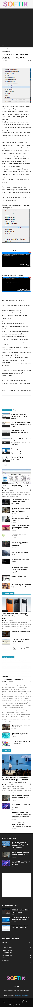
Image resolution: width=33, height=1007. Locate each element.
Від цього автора (17, 410)
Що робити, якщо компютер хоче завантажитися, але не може (21, 424)
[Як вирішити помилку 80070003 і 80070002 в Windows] (6, 416)
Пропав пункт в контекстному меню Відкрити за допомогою (19, 451)
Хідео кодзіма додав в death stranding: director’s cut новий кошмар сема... (20, 518)
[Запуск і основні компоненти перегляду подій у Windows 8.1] (6, 928)
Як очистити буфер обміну (19, 576)
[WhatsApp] (15, 64)
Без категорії (5, 482)
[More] (19, 64)
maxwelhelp (4, 490)
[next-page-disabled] (5, 465)
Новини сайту (15, 1002)
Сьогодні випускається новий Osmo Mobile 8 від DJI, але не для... (20, 797)
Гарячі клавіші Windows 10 (12, 679)
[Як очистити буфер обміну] (6, 578)
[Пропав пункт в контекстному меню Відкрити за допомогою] (6, 451)
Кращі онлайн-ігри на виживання (21, 631)
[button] (3, 45)
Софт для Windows (25, 1002)
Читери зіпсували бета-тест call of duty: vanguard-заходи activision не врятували (21, 510)
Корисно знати (7, 1002)
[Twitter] (7, 64)
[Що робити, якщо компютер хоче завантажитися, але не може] (6, 424)
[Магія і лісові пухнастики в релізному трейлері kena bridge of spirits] (6, 553)
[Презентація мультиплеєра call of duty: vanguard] (6, 727)
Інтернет (23, 1000)
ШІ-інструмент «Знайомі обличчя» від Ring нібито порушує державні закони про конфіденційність (16, 780)
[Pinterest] (11, 64)
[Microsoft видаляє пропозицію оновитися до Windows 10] (6, 920)
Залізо (18, 1000)
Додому (3, 49)
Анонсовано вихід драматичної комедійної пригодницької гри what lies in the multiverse (21, 527)
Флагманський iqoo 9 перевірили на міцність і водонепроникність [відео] (16, 616)
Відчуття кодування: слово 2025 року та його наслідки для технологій (21, 805)
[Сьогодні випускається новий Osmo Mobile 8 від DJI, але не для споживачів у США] (6, 798)
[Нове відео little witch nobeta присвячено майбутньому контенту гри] (6, 544)
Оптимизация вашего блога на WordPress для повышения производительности (20, 569)
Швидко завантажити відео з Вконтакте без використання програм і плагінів (20, 910)
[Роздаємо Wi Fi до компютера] (6, 459)
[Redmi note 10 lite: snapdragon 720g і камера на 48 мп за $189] (6, 735)
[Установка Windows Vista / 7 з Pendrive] (6, 561)
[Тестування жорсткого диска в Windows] (16, 476)
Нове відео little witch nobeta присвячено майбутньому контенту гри (20, 544)
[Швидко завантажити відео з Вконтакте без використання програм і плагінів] (6, 911)
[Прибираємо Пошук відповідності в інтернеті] (6, 433)
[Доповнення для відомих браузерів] (3, 535)
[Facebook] (3, 64)
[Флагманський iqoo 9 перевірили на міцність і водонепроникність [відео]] (16, 604)
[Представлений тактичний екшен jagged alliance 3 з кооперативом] (6, 586)
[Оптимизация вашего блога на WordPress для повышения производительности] (6, 570)
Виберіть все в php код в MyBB (20, 648)
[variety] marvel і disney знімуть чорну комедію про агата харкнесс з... (20, 501)
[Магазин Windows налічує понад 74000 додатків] (6, 743)
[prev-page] (3, 465)
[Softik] (16, 4)
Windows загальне (11, 49)
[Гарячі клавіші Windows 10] (16, 668)
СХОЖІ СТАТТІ (7, 410)
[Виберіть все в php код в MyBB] (6, 650)
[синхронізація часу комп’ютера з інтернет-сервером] (6, 642)
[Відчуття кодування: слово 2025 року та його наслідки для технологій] (6, 806)
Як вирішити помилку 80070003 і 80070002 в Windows (19, 416)
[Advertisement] (16, 25)
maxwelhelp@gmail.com (22, 995)
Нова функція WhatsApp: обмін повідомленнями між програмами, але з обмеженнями (21, 824)
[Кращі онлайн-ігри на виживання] (6, 634)
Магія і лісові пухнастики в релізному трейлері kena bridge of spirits (21, 552)
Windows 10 (4, 676)
